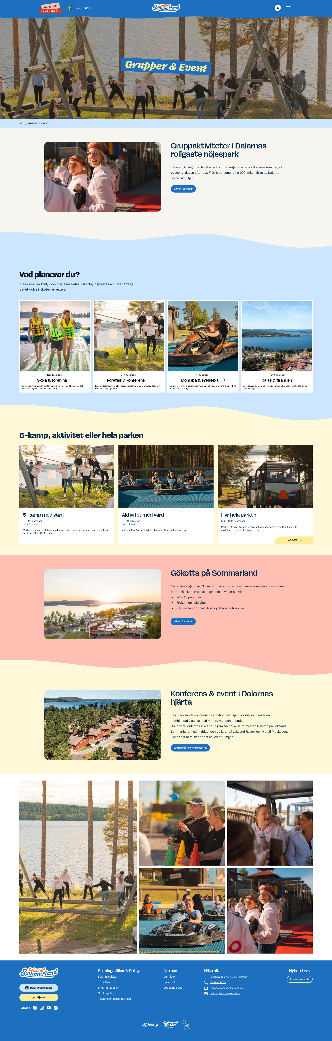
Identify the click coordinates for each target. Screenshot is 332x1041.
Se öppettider (49, 10)
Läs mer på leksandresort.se (190, 747)
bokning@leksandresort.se (225, 993)
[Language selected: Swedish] (70, 8)
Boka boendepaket (41, 987)
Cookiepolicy (106, 993)
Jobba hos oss (173, 987)
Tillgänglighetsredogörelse (115, 998)
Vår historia (171, 976)
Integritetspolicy (108, 987)
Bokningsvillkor (107, 976)
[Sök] (79, 8)
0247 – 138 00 (218, 982)
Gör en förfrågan (183, 188)
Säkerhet (169, 982)
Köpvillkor (104, 982)
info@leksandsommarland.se (226, 988)
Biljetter (41, 997)
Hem (22, 123)
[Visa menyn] (288, 7)
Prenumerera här (300, 979)
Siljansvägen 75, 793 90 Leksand (228, 976)
